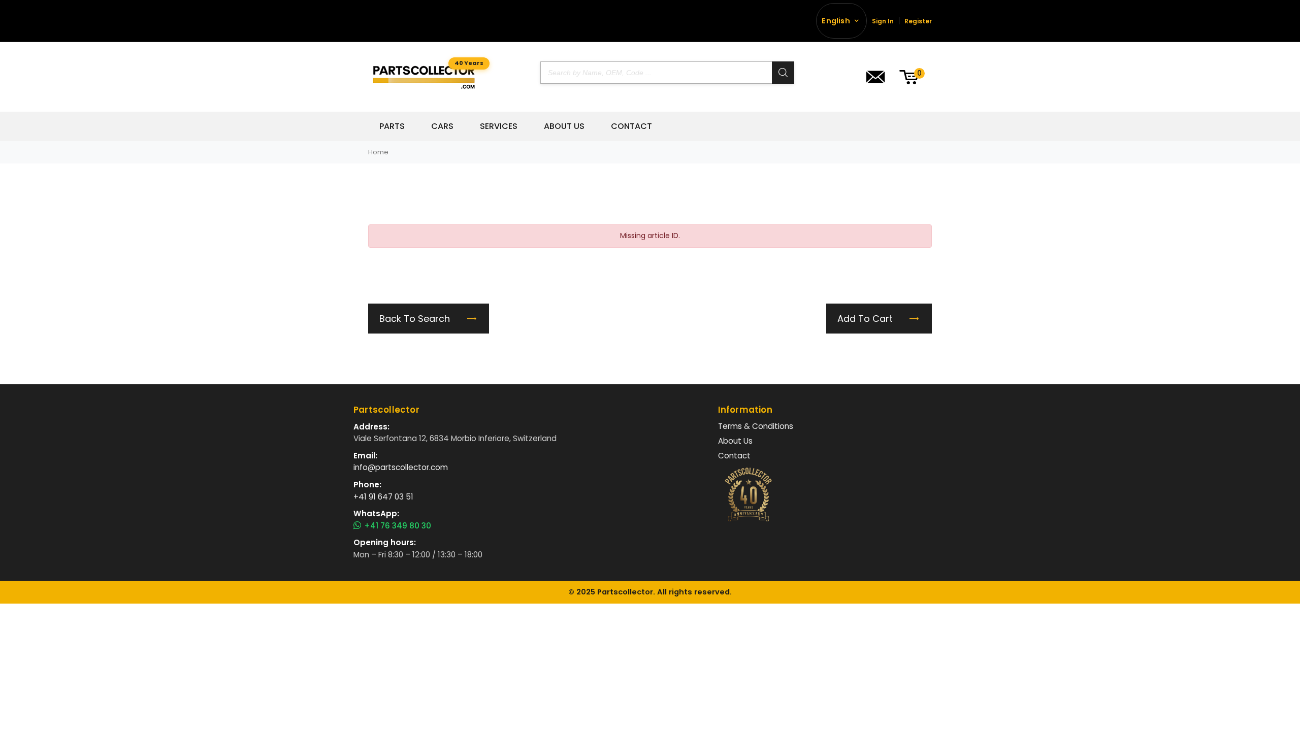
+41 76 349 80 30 (397, 525)
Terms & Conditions (755, 426)
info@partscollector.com (400, 467)
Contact (631, 126)
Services (498, 126)
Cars (442, 126)
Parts (392, 126)
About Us (564, 126)
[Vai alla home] (423, 76)
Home (378, 152)
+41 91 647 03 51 (383, 496)
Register (918, 21)
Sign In (883, 21)
